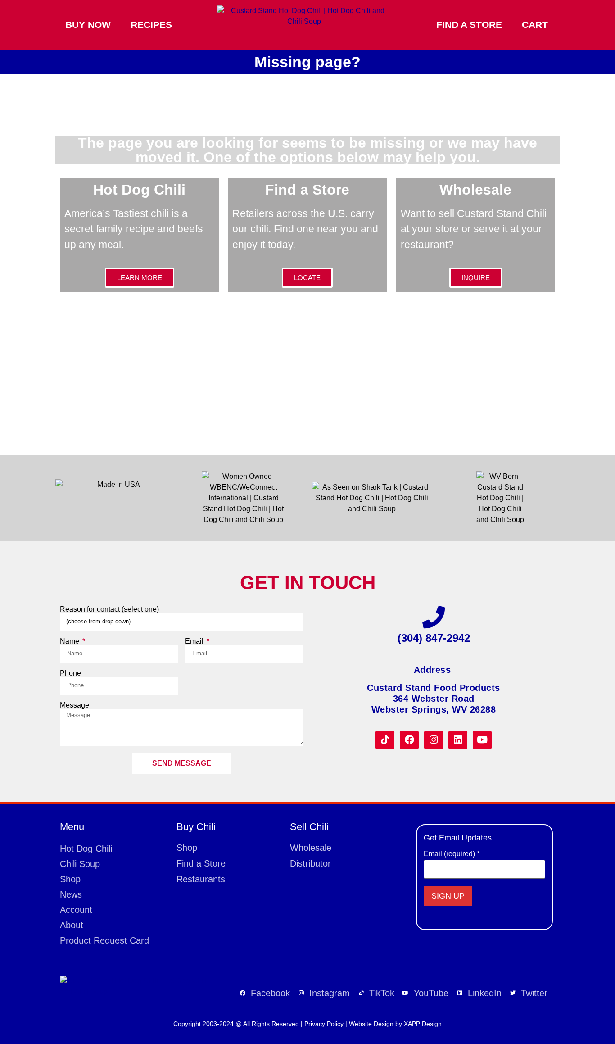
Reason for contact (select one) (109, 609)
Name (70, 641)
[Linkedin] (457, 740)
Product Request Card (104, 940)
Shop (70, 879)
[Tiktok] (384, 740)
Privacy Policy (324, 1023)
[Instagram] (433, 740)
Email (195, 641)
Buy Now (88, 24)
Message (74, 705)
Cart (535, 24)
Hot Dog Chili (86, 848)
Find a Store (469, 24)
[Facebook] (409, 740)
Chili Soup (80, 864)
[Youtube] (482, 740)
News (71, 894)
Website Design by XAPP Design (395, 1023)
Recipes (151, 24)
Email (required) (451, 854)
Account (76, 910)
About (71, 925)
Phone (70, 673)
